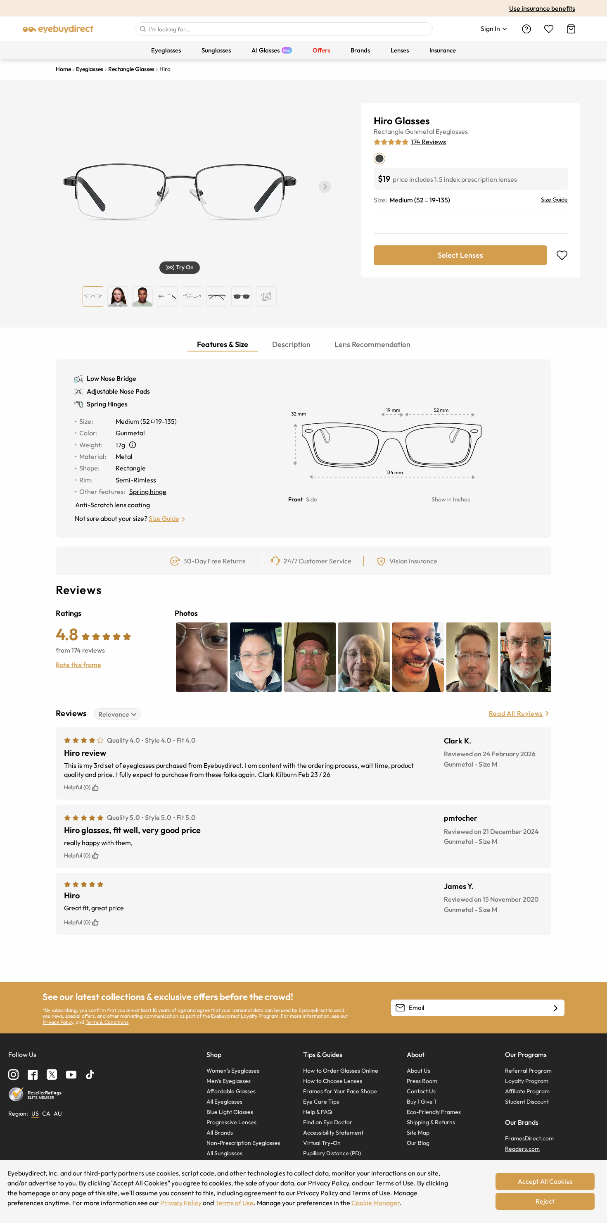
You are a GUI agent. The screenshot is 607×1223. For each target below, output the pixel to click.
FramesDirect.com (529, 1138)
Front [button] (295, 499)
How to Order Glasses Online (340, 1070)
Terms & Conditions (106, 1022)
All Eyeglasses (224, 1101)
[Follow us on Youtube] (71, 1074)
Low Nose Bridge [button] (111, 378)
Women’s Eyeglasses (232, 1070)
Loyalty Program (526, 1081)
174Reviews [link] (428, 142)
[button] (325, 186)
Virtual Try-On (322, 1143)
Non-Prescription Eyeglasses (243, 1143)
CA (46, 1113)
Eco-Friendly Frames (434, 1112)
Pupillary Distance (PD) (332, 1153)
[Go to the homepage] (58, 29)
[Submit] (142, 29)
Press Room (422, 1081)
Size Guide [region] (554, 199)
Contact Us (421, 1091)
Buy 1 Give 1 (421, 1101)
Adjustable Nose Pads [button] (118, 391)
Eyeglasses (452, 131)
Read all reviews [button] (516, 713)
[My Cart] (571, 29)
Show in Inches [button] (451, 499)
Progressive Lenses (231, 1122)
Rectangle (389, 131)
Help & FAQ (317, 1112)
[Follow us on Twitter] (52, 1074)
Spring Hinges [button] (107, 404)
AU (58, 1113)
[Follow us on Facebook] (33, 1075)
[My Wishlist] (549, 29)
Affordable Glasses (231, 1091)
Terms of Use (234, 1203)
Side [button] (311, 499)
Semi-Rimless (136, 480)
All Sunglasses (224, 1153)
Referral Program (528, 1070)
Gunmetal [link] (130, 433)
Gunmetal (419, 131)
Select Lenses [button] (460, 255)
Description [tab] (291, 344)
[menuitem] (166, 50)
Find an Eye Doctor (327, 1122)
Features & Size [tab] (222, 344)
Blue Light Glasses (229, 1112)
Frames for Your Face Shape (340, 1091)
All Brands (219, 1132)
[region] (266, 296)
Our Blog (418, 1143)
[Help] (526, 29)
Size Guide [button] (164, 518)
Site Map (418, 1132)
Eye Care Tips (321, 1101)
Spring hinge (147, 491)
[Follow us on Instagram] (13, 1074)
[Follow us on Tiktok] (90, 1074)
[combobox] (284, 29)
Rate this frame (78, 664)
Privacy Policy (58, 1022)
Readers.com (522, 1148)
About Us (418, 1070)
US (35, 1113)
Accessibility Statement (333, 1132)
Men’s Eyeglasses (228, 1081)
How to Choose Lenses (332, 1081)
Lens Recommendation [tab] (372, 344)
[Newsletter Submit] (555, 1008)
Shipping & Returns (431, 1122)
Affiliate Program (527, 1091)
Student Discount (527, 1101)
